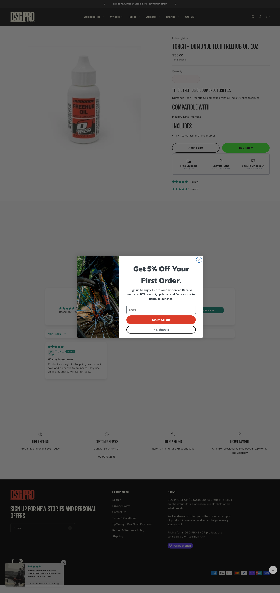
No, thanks (161, 329)
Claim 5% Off (161, 319)
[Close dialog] (199, 260)
